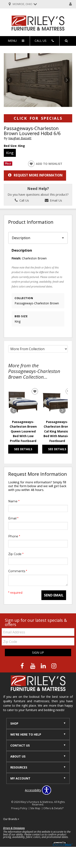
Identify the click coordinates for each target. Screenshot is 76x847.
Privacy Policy (19, 808)
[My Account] (70, 4)
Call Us (24, 200)
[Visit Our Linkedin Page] (44, 666)
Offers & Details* (53, 808)
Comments (17, 571)
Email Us (55, 200)
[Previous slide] (13, 410)
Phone (14, 536)
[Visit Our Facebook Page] (22, 666)
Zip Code (15, 554)
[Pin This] (8, 165)
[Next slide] (62, 410)
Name (13, 501)
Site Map (35, 808)
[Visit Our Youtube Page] (33, 666)
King (10, 152)
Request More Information (38, 175)
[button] (67, 80)
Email (13, 518)
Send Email (54, 595)
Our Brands (11, 819)
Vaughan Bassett (19, 138)
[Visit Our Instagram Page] (53, 666)
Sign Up (38, 652)
